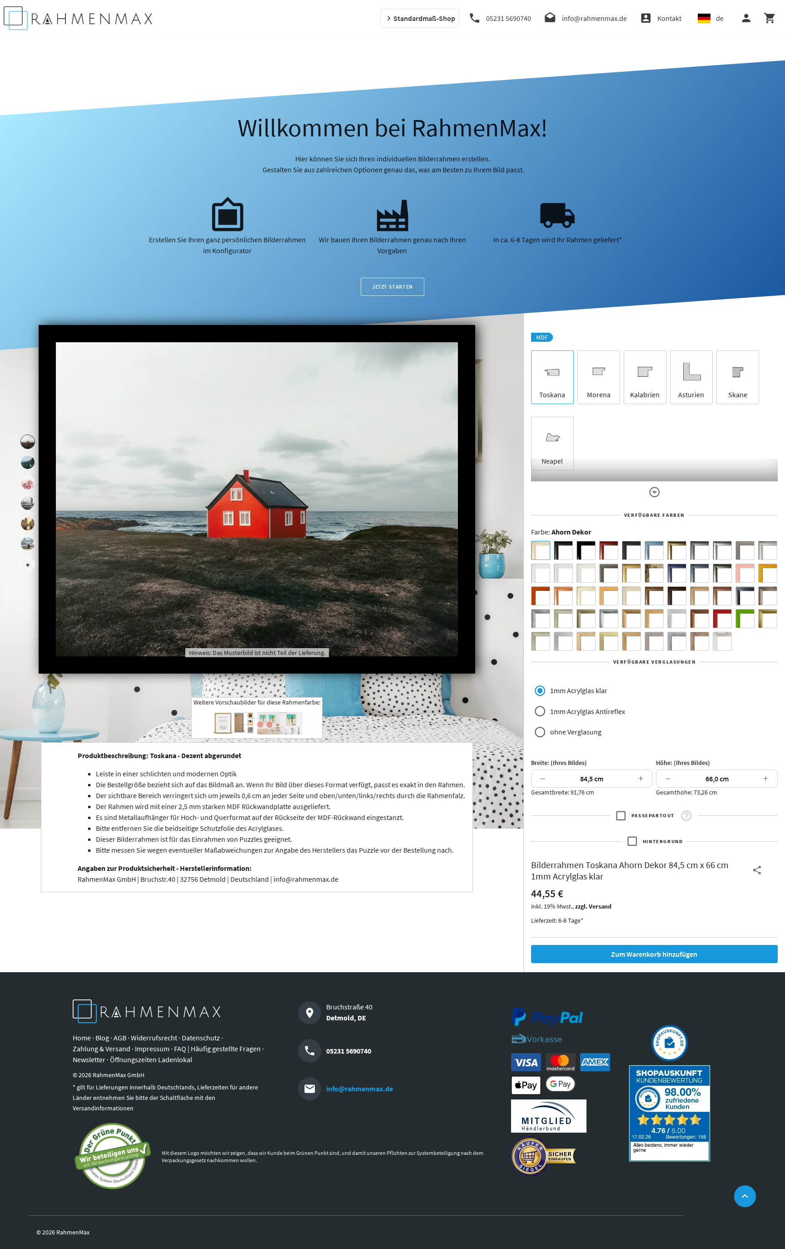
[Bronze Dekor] (631, 618)
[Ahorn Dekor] (540, 550)
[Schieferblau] (699, 573)
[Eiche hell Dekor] (631, 595)
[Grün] (745, 618)
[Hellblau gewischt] (654, 550)
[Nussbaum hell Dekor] (699, 595)
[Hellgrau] (654, 641)
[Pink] (745, 573)
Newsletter (89, 1059)
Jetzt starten (392, 286)
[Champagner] (563, 618)
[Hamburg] (27, 523)
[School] (27, 544)
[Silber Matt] (767, 550)
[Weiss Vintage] (722, 641)
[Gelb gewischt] (767, 573)
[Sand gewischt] (586, 595)
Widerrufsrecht (154, 1037)
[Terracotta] (563, 595)
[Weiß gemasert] (586, 573)
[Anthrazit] (745, 550)
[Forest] (27, 462)
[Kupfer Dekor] (699, 618)
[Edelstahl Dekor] (563, 641)
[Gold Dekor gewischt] (631, 641)
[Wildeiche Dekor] (699, 641)
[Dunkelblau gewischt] (676, 573)
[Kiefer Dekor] (654, 618)
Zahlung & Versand (101, 1048)
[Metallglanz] (608, 573)
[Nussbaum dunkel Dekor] (722, 595)
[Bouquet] (27, 482)
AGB (120, 1037)
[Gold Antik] (586, 618)
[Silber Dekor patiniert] (676, 641)
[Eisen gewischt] (540, 618)
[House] (27, 442)
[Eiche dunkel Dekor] (676, 595)
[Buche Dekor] (608, 595)
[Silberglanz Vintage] (608, 618)
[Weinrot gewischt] (608, 550)
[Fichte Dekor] (586, 641)
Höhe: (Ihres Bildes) (683, 763)
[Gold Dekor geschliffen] (608, 641)
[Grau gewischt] (699, 550)
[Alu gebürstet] (722, 550)
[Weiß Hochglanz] (563, 573)
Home (82, 1037)
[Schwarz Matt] (563, 550)
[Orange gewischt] (540, 595)
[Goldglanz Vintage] (767, 618)
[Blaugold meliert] (654, 573)
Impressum (152, 1048)
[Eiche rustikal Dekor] (654, 595)
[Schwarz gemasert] (631, 550)
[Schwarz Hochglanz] (586, 550)
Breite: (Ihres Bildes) (559, 763)
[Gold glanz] (676, 550)
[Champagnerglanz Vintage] (540, 641)
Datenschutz (201, 1037)
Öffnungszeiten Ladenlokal (151, 1059)
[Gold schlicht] (631, 573)
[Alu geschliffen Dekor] (745, 595)
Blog (102, 1037)
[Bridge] (27, 503)
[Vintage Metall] (767, 595)
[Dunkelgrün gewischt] (722, 573)
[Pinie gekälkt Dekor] (676, 618)
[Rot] (722, 618)
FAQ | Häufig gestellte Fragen (217, 1048)
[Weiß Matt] (540, 573)
